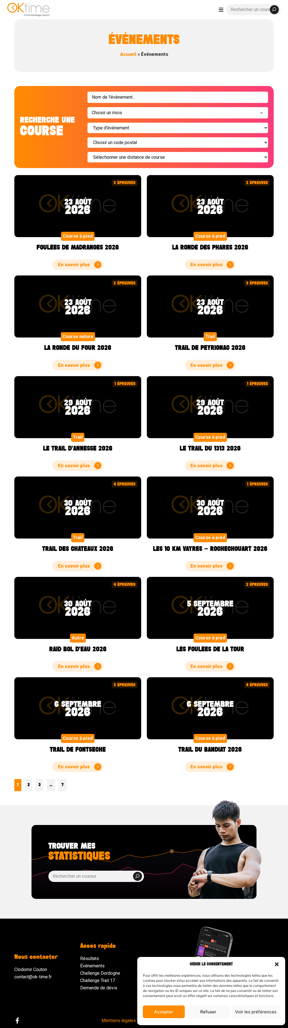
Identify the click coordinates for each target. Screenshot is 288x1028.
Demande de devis (98, 988)
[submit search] (274, 9)
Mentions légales (119, 1020)
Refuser (208, 1011)
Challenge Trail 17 (97, 980)
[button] (277, 964)
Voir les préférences (255, 1011)
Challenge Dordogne (100, 973)
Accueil (128, 54)
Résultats (89, 958)
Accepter (163, 1011)
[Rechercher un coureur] (253, 9)
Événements (92, 966)
